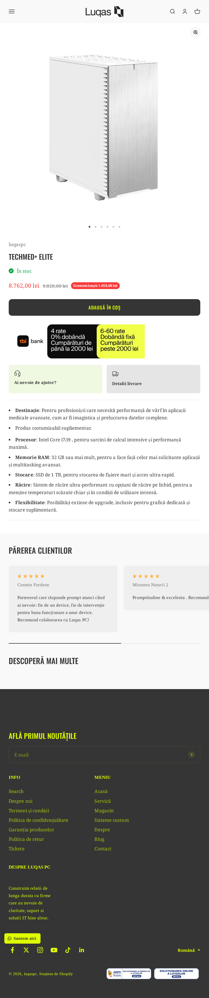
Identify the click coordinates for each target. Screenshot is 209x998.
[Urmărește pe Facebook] (12, 950)
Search (16, 791)
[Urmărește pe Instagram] (40, 950)
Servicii (102, 801)
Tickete (16, 848)
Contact (102, 848)
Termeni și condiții (29, 810)
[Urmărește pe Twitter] (26, 950)
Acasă (100, 791)
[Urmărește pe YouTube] (54, 950)
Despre (102, 829)
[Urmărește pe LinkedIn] (81, 950)
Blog (99, 839)
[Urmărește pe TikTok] (68, 950)
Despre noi (20, 801)
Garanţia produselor (31, 829)
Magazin (104, 810)
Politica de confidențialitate (38, 820)
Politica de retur (26, 839)
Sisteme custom (111, 820)
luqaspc (17, 244)
